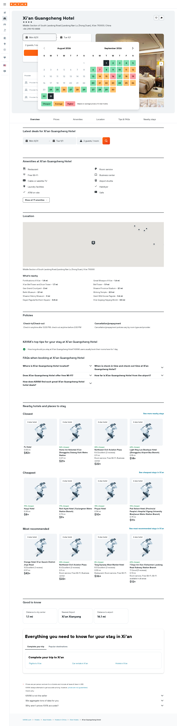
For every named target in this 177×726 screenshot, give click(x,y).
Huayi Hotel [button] (29, 508)
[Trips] (4, 57)
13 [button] (71, 76)
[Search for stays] (4, 18)
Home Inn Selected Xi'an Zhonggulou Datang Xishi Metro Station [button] (73, 452)
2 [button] (44, 69)
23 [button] (44, 89)
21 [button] (77, 83)
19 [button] (64, 83)
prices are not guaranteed (77, 687)
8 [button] (84, 69)
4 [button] (57, 69)
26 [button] (64, 89)
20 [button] (70, 83)
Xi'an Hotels (74, 720)
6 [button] (70, 69)
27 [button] (71, 89)
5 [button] (64, 69)
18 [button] (57, 83)
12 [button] (64, 76)
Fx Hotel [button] (27, 447)
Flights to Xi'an (35, 663)
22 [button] (84, 83)
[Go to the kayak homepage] (18, 4)
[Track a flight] (4, 49)
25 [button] (57, 89)
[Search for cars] (4, 24)
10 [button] (51, 76)
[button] (5, 4)
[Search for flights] (4, 12)
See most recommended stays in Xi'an (146, 528)
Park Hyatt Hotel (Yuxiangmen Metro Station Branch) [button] (75, 510)
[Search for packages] (4, 30)
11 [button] (57, 76)
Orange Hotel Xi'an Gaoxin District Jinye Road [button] (39, 563)
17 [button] (51, 83)
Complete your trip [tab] (35, 646)
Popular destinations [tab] (58, 646)
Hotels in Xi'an (121, 663)
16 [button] (44, 83)
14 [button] (77, 76)
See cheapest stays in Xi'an (151, 472)
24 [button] (51, 89)
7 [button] (77, 69)
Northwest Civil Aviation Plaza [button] (108, 449)
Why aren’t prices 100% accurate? (42, 705)
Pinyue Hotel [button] (100, 508)
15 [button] (84, 76)
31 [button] (51, 96)
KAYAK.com (27, 720)
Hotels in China (60, 720)
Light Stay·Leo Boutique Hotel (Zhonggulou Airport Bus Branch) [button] (144, 451)
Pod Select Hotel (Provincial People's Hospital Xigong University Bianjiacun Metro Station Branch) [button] (146, 511)
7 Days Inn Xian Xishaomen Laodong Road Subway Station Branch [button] (146, 566)
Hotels (37, 720)
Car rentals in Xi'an (80, 663)
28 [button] (77, 89)
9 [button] (44, 76)
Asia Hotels (47, 720)
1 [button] (106, 63)
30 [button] (44, 96)
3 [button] (50, 69)
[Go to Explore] (4, 44)
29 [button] (84, 89)
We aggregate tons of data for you (42, 700)
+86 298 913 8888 (31, 28)
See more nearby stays (153, 413)
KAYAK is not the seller (36, 695)
